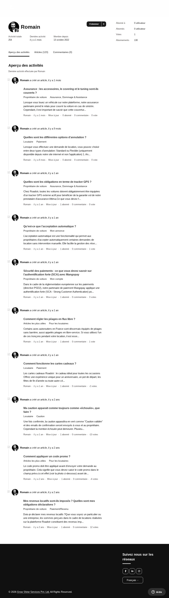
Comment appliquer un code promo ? (46, 456)
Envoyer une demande (145, 8)
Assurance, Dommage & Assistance (68, 97)
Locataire (28, 141)
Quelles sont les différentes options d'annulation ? (54, 137)
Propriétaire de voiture (35, 97)
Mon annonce (57, 230)
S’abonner (94, 24)
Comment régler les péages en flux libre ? (49, 319)
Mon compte (56, 279)
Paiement (41, 141)
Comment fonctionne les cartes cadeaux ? (49, 363)
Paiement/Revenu (59, 509)
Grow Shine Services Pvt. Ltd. (33, 591)
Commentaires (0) (62, 52)
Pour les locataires (58, 323)
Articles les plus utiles (34, 323)
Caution (40, 416)
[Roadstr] (11, 9)
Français (132, 580)
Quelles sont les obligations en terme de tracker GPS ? (57, 181)
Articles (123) (41, 52)
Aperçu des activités (18, 52)
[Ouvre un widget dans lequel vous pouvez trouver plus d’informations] (157, 592)
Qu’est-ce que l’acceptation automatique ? (49, 226)
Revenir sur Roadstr (116, 8)
